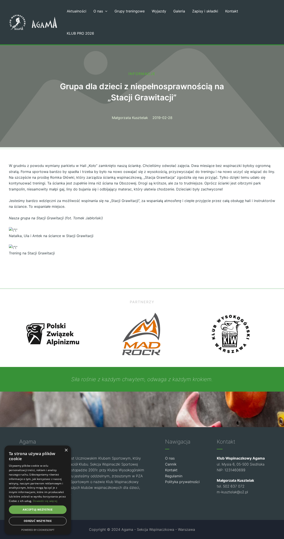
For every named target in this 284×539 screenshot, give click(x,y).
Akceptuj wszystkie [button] (38, 509)
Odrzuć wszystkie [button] (38, 521)
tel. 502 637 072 (231, 486)
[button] (105, 11)
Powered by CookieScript (37, 529)
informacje (142, 73)
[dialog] (37, 490)
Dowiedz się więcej (45, 501)
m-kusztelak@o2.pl (232, 492)
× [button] (66, 450)
